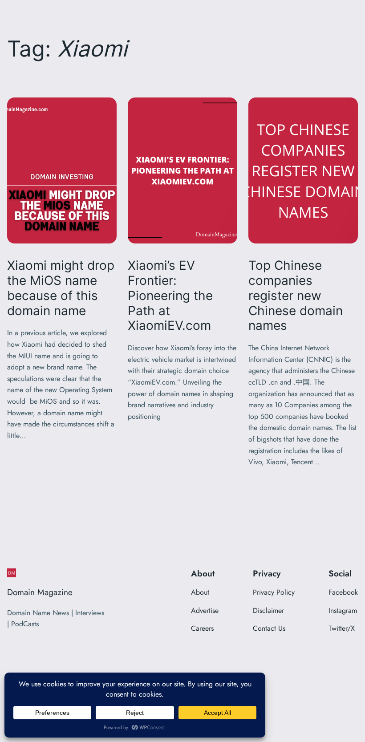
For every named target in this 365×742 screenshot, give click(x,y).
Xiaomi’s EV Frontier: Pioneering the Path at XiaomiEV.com (170, 295)
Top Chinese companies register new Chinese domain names (295, 295)
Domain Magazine (40, 592)
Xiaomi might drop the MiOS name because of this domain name (60, 288)
